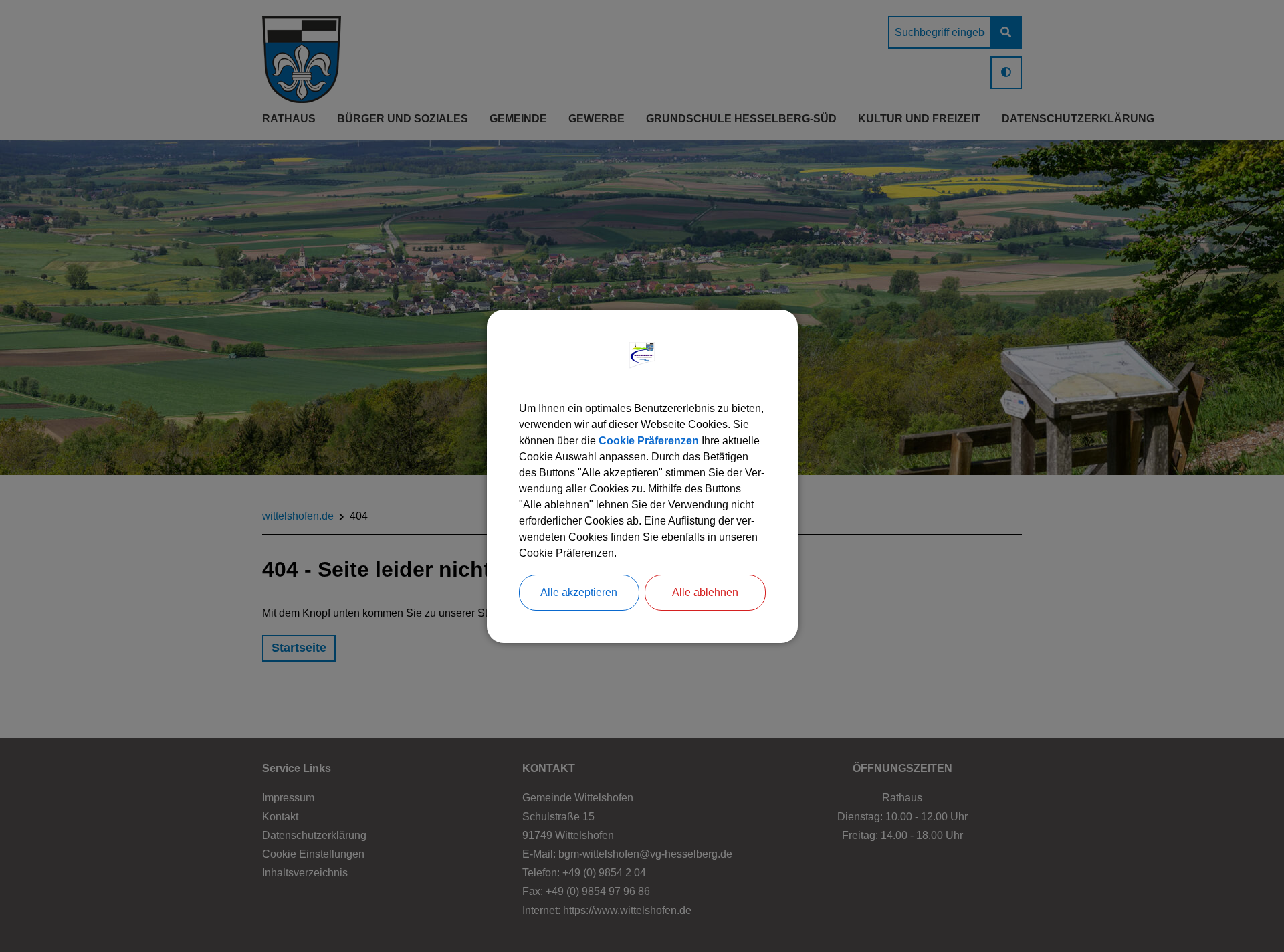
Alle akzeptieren (578, 592)
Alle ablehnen (705, 592)
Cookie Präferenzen (649, 440)
